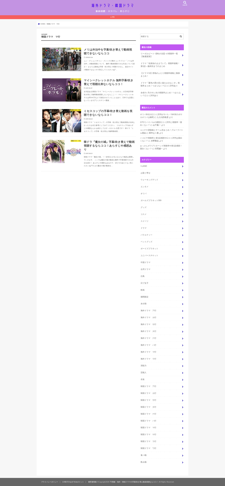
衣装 (143, 379)
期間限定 (144, 297)
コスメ (143, 214)
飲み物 (143, 462)
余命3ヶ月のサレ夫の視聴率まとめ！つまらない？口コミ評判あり (161, 94)
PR (113, 17)
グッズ (143, 207)
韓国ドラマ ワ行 (148, 448)
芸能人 (143, 372)
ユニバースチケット (149, 255)
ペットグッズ (146, 242)
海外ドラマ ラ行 (148, 359)
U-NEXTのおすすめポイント (73, 482)
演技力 (143, 366)
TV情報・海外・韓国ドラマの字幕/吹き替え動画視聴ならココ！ (134, 482)
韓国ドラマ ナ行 (148, 414)
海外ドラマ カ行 (148, 317)
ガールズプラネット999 (151, 200)
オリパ (143, 193)
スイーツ (144, 221)
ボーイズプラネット (149, 249)
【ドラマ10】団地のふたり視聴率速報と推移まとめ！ (160, 74)
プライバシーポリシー (49, 482)
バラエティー (146, 235)
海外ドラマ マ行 (148, 352)
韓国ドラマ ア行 (148, 386)
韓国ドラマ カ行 (148, 393)
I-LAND (144, 166)
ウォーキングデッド (149, 180)
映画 (143, 290)
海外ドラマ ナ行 (148, 338)
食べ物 (143, 455)
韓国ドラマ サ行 (148, 400)
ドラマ (143, 228)
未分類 (143, 304)
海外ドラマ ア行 (148, 311)
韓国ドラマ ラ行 (148, 441)
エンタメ (144, 187)
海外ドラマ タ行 (148, 331)
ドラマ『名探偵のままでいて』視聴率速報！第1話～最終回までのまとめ (160, 64)
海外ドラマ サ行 (148, 324)
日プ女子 (144, 283)
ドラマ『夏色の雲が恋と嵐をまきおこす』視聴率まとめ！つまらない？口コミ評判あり (160, 84)
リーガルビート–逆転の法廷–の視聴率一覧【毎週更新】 (159, 55)
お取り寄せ (145, 173)
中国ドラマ (145, 262)
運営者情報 (92, 482)
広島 (143, 276)
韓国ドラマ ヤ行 (148, 434)
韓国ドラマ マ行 (148, 428)
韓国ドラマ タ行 (148, 407)
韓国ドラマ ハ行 (148, 421)
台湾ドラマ (145, 269)
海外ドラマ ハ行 (148, 345)
